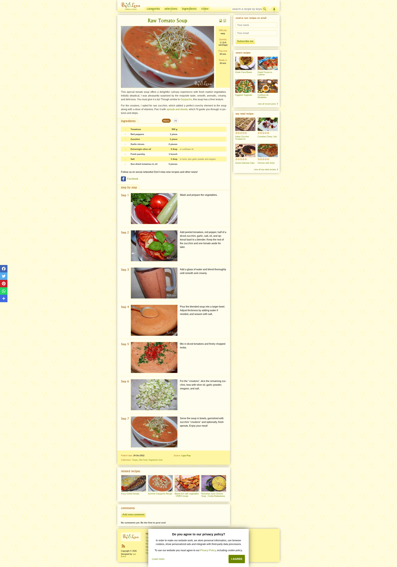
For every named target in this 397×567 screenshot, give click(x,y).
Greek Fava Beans (243, 72)
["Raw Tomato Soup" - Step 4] (154, 320)
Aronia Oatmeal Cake (244, 163)
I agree (236, 558)
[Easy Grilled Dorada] (133, 483)
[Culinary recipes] (131, 536)
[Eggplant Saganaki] (245, 86)
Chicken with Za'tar (266, 163)
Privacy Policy (208, 550)
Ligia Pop (186, 455)
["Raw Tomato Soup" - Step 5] (154, 357)
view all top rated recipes (265, 169)
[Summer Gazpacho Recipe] (160, 483)
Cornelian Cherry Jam (267, 136)
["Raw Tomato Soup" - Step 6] (154, 394)
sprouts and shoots (177, 109)
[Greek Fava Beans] (245, 63)
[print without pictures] (224, 20)
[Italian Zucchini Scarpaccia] (245, 124)
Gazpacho (186, 99)
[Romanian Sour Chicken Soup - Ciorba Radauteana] (213, 483)
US (175, 120)
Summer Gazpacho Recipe (160, 494)
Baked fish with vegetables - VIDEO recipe (187, 495)
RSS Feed (123, 546)
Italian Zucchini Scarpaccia (242, 137)
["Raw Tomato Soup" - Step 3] (154, 283)
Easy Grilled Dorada (130, 494)
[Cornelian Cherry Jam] (268, 124)
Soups (135, 460)
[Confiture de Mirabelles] (268, 86)
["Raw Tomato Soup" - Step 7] (154, 432)
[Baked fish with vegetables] (187, 483)
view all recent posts (267, 104)
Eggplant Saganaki (243, 95)
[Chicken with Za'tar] (268, 150)
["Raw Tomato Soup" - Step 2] (154, 245)
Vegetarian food (155, 460)
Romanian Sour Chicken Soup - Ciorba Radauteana (213, 495)
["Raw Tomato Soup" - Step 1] (154, 208)
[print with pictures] (220, 20)
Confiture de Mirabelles (263, 96)
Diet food (143, 460)
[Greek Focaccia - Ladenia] (268, 63)
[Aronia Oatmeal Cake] (245, 150)
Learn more (158, 559)
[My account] (274, 9)
